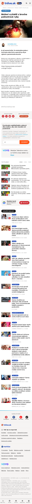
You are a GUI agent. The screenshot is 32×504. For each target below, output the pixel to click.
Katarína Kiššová (16, 381)
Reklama (13, 453)
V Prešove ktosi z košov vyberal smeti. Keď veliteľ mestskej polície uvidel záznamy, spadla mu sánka (20, 173)
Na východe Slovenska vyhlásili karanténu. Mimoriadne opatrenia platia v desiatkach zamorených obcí (20, 167)
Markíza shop (13, 458)
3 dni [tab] (25, 162)
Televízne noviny (15, 467)
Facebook (14, 419)
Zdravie (14, 214)
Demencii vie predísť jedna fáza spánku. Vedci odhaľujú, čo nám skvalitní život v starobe (21, 276)
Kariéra (19, 453)
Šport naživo (10, 470)
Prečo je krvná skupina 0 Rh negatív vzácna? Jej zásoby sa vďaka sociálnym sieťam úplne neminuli (21, 390)
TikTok (27, 419)
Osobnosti (27, 450)
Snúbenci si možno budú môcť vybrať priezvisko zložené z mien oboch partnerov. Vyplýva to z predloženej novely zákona (21, 351)
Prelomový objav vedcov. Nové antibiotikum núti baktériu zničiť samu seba (21, 218)
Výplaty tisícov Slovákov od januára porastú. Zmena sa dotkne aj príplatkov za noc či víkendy (20, 187)
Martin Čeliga (16, 237)
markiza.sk (15, 406)
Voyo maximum (5, 467)
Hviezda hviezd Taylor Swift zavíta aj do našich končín (21, 325)
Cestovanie (15, 375)
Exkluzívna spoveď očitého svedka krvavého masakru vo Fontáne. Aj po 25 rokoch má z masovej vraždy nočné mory (21, 366)
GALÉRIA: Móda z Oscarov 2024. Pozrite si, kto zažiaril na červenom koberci (21, 402)
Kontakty (3, 432)
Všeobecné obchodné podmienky (18, 435)
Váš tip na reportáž (10, 429)
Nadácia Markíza (18, 455)
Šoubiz (11, 450)
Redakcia (19, 438)
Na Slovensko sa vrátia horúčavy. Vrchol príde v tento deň (20, 193)
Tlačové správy (5, 453)
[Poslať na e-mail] (9, 116)
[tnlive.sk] (8, 3)
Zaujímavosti (11, 7)
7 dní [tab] (29, 162)
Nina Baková (15, 294)
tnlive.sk (5, 7)
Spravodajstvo (25, 467)
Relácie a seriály (18, 450)
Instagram (6, 419)
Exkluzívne (15, 297)
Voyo (12, 155)
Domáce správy (11, 432)
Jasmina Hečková (17, 328)
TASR (13, 222)
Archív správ (4, 435)
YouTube (21, 419)
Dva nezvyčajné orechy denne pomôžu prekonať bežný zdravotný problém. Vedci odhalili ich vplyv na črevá (21, 232)
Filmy (27, 470)
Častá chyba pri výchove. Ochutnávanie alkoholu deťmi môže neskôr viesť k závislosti (21, 337)
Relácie (17, 470)
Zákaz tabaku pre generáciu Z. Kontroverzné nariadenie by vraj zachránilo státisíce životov (21, 247)
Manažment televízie (7, 455)
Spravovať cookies (6, 441)
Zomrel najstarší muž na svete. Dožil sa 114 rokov (20, 316)
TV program (4, 450)
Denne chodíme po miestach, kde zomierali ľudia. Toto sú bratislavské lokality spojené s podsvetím (21, 303)
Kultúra (14, 322)
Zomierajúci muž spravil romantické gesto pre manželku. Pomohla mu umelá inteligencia (20, 289)
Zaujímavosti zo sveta (17, 312)
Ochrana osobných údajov (8, 438)
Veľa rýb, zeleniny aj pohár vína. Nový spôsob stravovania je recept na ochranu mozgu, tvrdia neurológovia (21, 262)
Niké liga (3, 470)
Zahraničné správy (22, 432)
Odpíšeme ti (4, 458)
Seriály (22, 470)
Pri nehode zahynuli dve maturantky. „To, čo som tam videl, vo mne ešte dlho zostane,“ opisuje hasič (20, 180)
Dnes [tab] (21, 162)
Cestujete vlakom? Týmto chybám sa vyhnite (20, 378)
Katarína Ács (12, 44)
